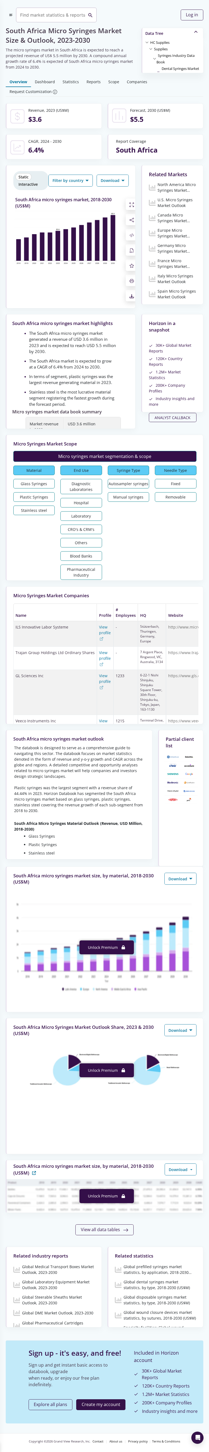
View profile (105, 629)
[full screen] (132, 204)
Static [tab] (24, 176)
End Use (81, 470)
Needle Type (175, 470)
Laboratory (81, 516)
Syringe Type (128, 470)
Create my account (101, 1404)
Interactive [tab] (28, 184)
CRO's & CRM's (81, 529)
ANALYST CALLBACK (172, 417)
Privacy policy (138, 1441)
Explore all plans (50, 1404)
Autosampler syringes (128, 483)
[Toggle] (147, 42)
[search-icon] (90, 15)
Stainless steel (34, 510)
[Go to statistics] (34, 1172)
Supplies (161, 49)
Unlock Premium (103, 947)
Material (34, 470)
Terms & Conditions (166, 1441)
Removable (175, 497)
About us (115, 1441)
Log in (192, 15)
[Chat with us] (197, 1438)
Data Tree (154, 33)
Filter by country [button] (69, 180)
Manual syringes (128, 497)
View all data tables (101, 1230)
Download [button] (111, 180)
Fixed (175, 483)
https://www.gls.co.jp (187, 675)
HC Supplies (160, 42)
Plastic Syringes (34, 497)
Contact (98, 1441)
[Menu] (11, 15)
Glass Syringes (34, 483)
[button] (160, 42)
